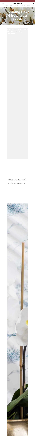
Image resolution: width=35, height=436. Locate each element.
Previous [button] (9, 366)
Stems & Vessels (16, 5)
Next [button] (26, 366)
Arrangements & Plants (22, 5)
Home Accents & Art (29, 5)
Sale (33, 5)
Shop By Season (5, 5)
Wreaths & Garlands (11, 5)
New (1, 5)
